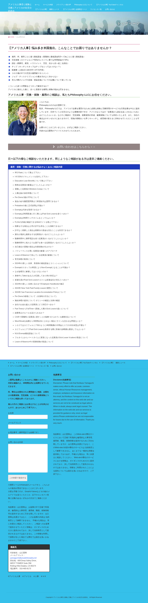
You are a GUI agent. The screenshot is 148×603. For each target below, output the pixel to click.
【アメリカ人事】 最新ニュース (113, 363)
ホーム (12, 363)
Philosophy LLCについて (58, 363)
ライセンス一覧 (43, 366)
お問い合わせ (57, 366)
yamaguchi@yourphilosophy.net (23, 558)
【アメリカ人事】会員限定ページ (22, 366)
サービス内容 (23, 363)
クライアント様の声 (38, 363)
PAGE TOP (142, 583)
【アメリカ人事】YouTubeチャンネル (84, 363)
